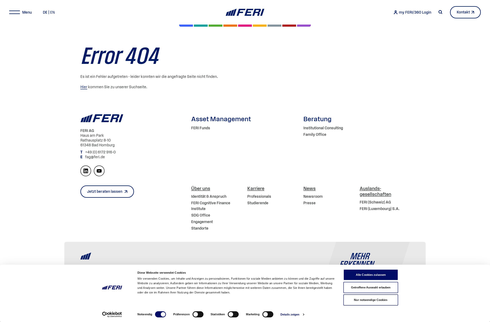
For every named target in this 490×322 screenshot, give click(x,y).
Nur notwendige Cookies (370, 299)
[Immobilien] (304, 25)
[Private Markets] (201, 25)
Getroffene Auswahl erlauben (371, 287)
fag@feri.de (95, 157)
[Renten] (215, 25)
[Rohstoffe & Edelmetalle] (289, 25)
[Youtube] (99, 171)
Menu (27, 12)
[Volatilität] (230, 25)
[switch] (198, 314)
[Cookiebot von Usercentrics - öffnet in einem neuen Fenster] (112, 314)
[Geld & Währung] (274, 25)
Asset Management (221, 119)
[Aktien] (186, 25)
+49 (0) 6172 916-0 (101, 152)
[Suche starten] (440, 12)
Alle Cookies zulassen (371, 274)
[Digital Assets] (245, 25)
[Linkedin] (85, 171)
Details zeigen (289, 314)
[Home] (244, 12)
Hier (83, 87)
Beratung (317, 119)
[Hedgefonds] (260, 25)
